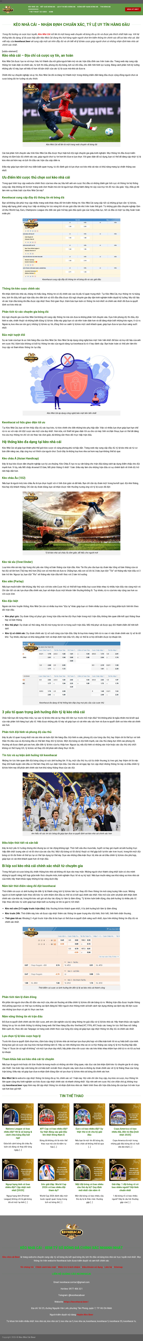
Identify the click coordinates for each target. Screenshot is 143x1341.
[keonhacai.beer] (13, 9)
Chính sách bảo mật (45, 1267)
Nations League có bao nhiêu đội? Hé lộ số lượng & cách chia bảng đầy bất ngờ (18, 1133)
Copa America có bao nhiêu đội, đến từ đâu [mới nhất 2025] (125, 1131)
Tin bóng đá (105, 7)
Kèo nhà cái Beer (11, 1257)
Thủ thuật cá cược (38, 12)
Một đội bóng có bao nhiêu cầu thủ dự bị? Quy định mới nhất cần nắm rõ (89, 1187)
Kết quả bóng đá (47, 7)
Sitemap (118, 1267)
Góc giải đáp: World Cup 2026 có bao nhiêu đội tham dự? (53, 1187)
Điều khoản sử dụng (92, 1267)
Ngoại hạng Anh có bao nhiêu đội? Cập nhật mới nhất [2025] (17, 1187)
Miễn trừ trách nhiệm (69, 1267)
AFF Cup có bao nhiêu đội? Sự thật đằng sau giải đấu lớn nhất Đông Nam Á (54, 1131)
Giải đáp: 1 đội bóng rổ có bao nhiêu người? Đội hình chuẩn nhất (125, 1187)
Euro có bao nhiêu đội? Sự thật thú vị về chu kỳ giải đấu (89, 1131)
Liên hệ (108, 1267)
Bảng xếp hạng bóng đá (87, 7)
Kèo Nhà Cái (33, 7)
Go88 (51, 12)
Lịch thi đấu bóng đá (66, 7)
